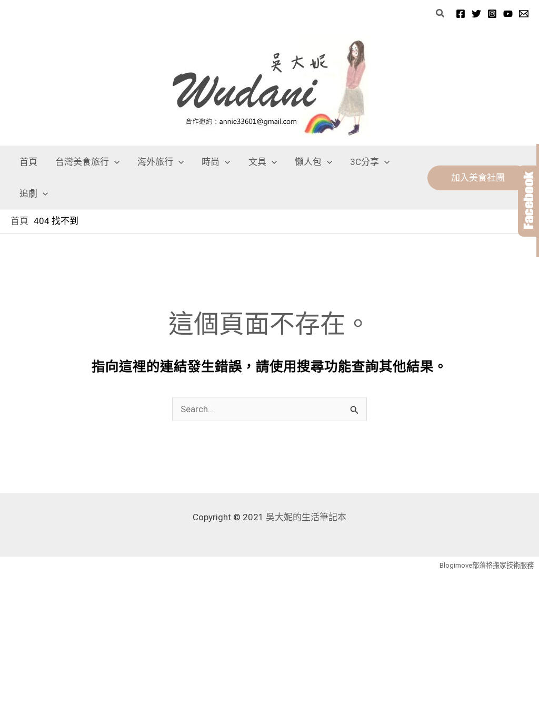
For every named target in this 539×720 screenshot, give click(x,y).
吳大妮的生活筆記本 (306, 517)
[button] (440, 13)
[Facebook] (460, 13)
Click (528, 201)
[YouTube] (508, 13)
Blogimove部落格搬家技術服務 (487, 565)
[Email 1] (523, 13)
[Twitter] (476, 13)
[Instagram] (492, 13)
